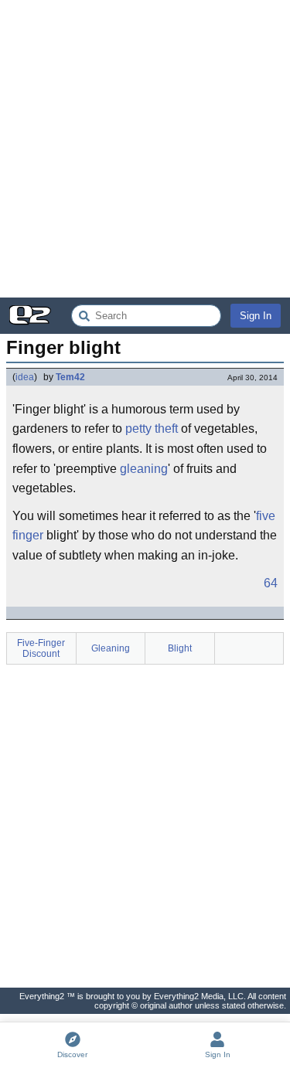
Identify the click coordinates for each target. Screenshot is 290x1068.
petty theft (151, 428)
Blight (180, 648)
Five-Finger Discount (41, 648)
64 (271, 583)
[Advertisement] (145, 149)
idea (24, 377)
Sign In (255, 315)
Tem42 (70, 377)
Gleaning (110, 648)
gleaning (144, 468)
